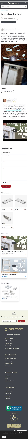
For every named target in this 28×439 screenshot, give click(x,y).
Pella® (6, 378)
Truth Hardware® (9, 381)
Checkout (7, 366)
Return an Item (9, 363)
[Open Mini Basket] (26, 3)
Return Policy (8, 340)
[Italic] (5, 182)
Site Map (7, 398)
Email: (2, 162)
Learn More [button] (20, 433)
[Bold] (3, 182)
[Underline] (8, 182)
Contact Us (8, 393)
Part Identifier (8, 391)
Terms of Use (8, 345)
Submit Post (6, 186)
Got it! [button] (4, 436)
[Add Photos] (10, 182)
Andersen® (8, 376)
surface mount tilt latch (13, 110)
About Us (7, 396)
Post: (2, 168)
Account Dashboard (10, 358)
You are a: (3, 150)
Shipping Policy (9, 338)
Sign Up (21, 321)
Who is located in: (5, 156)
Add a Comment (8, 91)
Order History (8, 361)
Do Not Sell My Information (12, 348)
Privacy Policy (8, 343)
